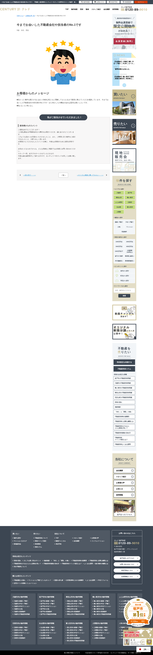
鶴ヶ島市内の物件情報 (101, 597)
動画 (87, 9)
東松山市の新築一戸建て (75, 601)
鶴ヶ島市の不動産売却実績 (123, 388)
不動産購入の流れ (19, 580)
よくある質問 (88, 563)
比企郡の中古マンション (48, 633)
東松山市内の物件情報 (74, 597)
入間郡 (119, 212)
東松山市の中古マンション (75, 606)
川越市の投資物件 (19, 611)
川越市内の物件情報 (20, 597)
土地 (119, 227)
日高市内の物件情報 (20, 623)
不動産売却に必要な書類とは (124, 421)
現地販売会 (17, 544)
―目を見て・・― (29, 175)
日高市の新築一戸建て (21, 627)
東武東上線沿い (129, 256)
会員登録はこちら (127, 576)
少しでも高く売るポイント (32, 560)
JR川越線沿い (119, 261)
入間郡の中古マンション (102, 633)
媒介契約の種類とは (101, 563)
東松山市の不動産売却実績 (123, 392)
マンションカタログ (20, 541)
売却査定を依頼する (124, 362)
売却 (81, 9)
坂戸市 (130, 193)
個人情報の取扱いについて (72, 652)
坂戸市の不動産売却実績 (123, 378)
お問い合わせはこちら (127, 564)
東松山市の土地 (72, 609)
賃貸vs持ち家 (58, 580)
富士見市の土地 (72, 635)
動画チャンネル (61, 541)
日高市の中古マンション (22, 633)
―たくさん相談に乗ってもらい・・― (90, 175)
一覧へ (63, 175)
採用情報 (115, 9)
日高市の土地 (18, 635)
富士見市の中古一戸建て (75, 630)
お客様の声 (95, 538)
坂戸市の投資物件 (46, 611)
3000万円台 (119, 246)
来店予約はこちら (127, 570)
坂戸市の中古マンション (48, 606)
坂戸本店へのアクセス (127, 558)
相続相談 (118, 407)
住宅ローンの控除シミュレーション (25, 583)
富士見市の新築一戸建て (75, 627)
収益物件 (124, 231)
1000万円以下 (119, 251)
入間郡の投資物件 (99, 638)
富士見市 (130, 207)
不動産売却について (41, 538)
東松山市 (119, 197)
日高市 (130, 202)
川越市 (119, 193)
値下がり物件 (119, 256)
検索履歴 (128, 2)
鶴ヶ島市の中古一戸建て (102, 604)
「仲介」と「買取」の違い (123, 412)
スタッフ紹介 (96, 9)
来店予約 (58, 544)
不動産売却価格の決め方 (123, 433)
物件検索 (74, 9)
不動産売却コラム (124, 369)
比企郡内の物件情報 (46, 623)
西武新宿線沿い (129, 261)
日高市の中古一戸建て (21, 630)
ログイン (141, 2)
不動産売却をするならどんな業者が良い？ (122, 427)
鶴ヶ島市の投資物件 (100, 611)
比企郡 (119, 207)
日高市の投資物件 (19, 638)
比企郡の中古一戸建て (48, 630)
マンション (129, 227)
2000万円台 (129, 241)
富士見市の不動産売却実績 (75, 640)
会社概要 (107, 9)
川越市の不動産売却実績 (123, 383)
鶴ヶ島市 (130, 197)
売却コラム (38, 547)
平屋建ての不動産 (126, 627)
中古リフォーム (103, 580)
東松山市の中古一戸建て (75, 604)
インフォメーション (98, 541)
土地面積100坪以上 (130, 251)
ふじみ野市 (118, 202)
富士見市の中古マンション (75, 633)
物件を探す (17, 538)
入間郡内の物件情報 (100, 623)
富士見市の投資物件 (73, 638)
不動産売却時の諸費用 (122, 416)
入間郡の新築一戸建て (101, 627)
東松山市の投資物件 (73, 611)
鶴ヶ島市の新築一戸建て (102, 601)
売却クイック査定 (40, 541)
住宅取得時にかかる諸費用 (74, 580)
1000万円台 (119, 241)
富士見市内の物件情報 (74, 623)
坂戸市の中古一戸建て (48, 604)
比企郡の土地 (45, 635)
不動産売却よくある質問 (123, 444)
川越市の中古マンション (22, 606)
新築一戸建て (119, 222)
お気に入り (100, 2)
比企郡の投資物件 (46, 638)
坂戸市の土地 (45, 609)
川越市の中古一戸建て (21, 604)
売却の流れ (118, 402)
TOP (67, 9)
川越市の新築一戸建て (21, 601)
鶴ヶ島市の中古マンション (102, 606)
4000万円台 (129, 246)
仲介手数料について (20, 566)
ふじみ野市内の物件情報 (128, 597)
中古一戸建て (130, 222)
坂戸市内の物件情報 (46, 597)
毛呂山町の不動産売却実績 (123, 397)
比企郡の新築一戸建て (48, 627)
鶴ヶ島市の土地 (99, 609)
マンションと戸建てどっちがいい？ (39, 580)
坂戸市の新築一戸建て (48, 601)
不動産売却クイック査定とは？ (121, 438)
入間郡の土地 (98, 635)
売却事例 (38, 544)
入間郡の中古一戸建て (101, 630)
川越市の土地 (18, 609)
